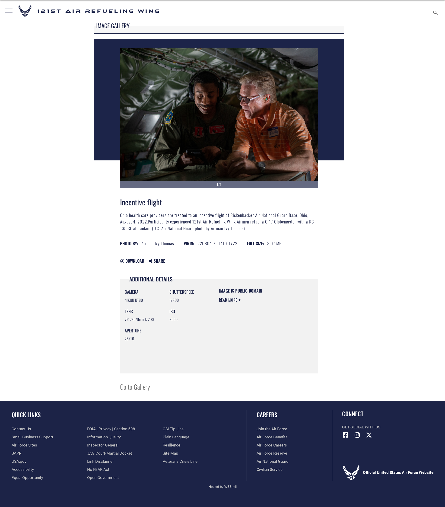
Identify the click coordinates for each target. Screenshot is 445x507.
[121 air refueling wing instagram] (357, 434)
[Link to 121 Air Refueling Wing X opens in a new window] (369, 434)
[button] (7, 11)
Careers (267, 414)
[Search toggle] (436, 11)
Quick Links (26, 414)
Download (134, 261)
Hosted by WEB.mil (223, 486)
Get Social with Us (361, 427)
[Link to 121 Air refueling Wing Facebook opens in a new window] (345, 434)
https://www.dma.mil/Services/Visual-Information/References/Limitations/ (247, 345)
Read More (228, 300)
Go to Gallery (135, 387)
